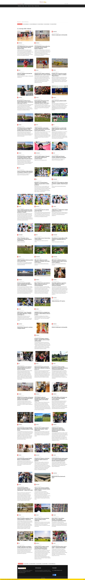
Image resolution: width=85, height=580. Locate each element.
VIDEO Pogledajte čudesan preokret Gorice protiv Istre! (25, 260)
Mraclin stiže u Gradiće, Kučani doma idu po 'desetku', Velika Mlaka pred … (42, 429)
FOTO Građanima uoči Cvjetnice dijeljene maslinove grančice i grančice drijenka (24, 368)
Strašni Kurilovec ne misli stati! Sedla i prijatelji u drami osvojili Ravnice (59, 129)
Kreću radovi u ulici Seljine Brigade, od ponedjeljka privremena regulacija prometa (59, 519)
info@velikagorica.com (58, 570)
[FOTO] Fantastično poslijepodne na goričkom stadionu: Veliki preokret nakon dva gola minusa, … (25, 129)
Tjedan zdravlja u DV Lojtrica (58, 301)
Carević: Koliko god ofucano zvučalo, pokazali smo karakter (59, 157)
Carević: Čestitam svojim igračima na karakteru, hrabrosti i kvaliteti (25, 172)
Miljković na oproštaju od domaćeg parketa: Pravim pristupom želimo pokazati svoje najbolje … (25, 398)
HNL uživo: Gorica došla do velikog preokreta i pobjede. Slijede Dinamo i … (60, 183)
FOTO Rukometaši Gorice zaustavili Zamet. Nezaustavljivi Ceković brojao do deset (25, 47)
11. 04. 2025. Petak (25, 563)
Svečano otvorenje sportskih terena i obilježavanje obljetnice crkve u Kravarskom (24, 284)
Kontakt (26, 3)
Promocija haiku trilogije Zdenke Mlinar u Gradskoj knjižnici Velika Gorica (25, 429)
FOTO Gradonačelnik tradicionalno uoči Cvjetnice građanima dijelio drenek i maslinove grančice (60, 459)
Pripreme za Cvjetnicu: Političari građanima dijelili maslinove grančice (42, 459)
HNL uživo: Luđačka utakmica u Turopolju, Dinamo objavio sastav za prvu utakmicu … (59, 261)
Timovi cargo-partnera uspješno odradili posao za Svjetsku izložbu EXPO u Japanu (42, 489)
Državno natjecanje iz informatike (59, 34)
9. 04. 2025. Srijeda (38, 563)
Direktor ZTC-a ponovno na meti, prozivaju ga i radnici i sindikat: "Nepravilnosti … (59, 74)
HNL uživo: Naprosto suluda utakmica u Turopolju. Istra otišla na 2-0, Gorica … (42, 261)
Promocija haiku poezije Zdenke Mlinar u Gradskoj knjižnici (24, 459)
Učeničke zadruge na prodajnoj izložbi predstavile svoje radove (24, 547)
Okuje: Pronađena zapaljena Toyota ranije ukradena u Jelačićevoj (25, 519)
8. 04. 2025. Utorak (44, 563)
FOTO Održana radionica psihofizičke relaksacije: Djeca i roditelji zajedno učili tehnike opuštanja (42, 399)
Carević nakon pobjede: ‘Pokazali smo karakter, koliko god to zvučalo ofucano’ (42, 157)
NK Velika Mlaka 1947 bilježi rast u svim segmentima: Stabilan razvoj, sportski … (59, 398)
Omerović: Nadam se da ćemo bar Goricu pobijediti (24, 74)
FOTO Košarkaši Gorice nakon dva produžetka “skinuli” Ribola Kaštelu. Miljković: (42, 47)
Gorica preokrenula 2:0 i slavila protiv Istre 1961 (42, 210)
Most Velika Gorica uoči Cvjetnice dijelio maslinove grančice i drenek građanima (42, 284)
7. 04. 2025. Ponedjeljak (51, 563)
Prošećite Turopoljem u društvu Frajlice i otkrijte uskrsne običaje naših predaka (42, 339)
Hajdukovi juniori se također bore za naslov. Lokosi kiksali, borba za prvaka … (42, 313)
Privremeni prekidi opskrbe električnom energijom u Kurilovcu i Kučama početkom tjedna (60, 368)
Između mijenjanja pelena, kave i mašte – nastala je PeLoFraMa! (59, 547)
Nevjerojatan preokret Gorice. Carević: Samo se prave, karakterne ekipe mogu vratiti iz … (25, 102)
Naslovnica (19, 21)
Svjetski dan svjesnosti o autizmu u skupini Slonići (25, 328)
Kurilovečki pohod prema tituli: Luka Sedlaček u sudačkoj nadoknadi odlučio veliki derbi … (42, 102)
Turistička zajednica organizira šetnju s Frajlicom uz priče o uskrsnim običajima (59, 284)
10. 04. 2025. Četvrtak (32, 563)
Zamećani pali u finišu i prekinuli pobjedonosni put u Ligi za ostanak (42, 74)
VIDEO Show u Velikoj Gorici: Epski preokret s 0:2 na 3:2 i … (60, 210)
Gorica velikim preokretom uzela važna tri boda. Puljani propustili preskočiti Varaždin (24, 211)
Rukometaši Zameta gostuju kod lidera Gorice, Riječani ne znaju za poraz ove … (42, 368)
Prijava (23, 3)
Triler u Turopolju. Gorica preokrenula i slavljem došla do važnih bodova (24, 239)
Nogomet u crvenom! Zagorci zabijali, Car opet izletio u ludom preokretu (42, 183)
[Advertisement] (42, 14)
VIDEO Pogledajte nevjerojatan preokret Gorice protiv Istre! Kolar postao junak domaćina (42, 129)
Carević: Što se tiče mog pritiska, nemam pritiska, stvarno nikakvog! (42, 519)
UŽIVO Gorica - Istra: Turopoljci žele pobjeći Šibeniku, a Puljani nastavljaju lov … (24, 313)
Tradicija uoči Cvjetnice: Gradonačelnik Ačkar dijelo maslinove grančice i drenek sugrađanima (58, 429)
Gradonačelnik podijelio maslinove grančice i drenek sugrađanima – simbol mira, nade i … (25, 489)
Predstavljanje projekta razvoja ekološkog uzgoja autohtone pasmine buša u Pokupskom (42, 547)
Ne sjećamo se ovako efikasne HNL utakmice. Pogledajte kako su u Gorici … (59, 239)
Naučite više (20, 579)
